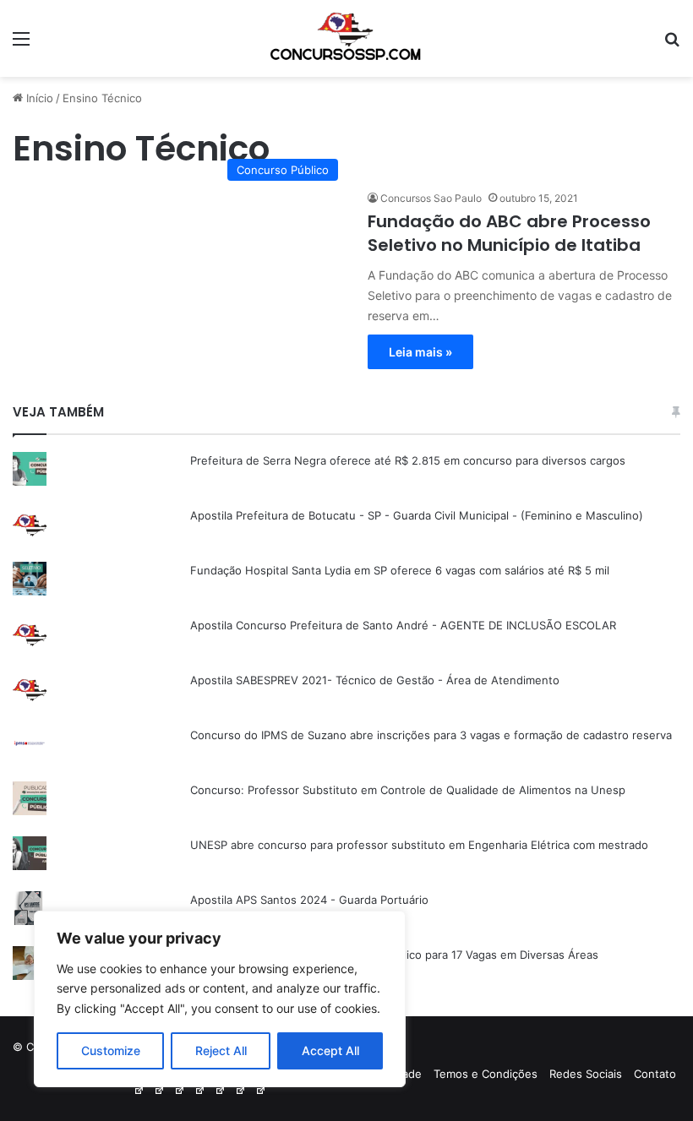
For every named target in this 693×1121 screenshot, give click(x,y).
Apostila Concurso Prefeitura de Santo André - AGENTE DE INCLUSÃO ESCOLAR (403, 625)
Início (38, 98)
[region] (220, 999)
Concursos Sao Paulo (431, 198)
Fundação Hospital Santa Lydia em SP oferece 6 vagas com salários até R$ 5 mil (399, 570)
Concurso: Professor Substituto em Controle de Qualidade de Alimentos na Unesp (407, 790)
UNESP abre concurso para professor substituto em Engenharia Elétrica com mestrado (419, 845)
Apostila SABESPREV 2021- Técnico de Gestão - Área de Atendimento (374, 680)
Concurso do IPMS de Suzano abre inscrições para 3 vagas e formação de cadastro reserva (431, 735)
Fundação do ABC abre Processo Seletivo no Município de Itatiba (509, 233)
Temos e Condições (485, 1073)
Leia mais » (420, 352)
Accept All (330, 1050)
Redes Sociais (585, 1073)
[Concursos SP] (346, 38)
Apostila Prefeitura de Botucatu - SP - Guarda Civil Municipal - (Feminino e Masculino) (416, 515)
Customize (110, 1050)
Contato (655, 1073)
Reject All (221, 1050)
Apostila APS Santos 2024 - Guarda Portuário (309, 899)
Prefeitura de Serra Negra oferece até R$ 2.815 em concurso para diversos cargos (407, 460)
